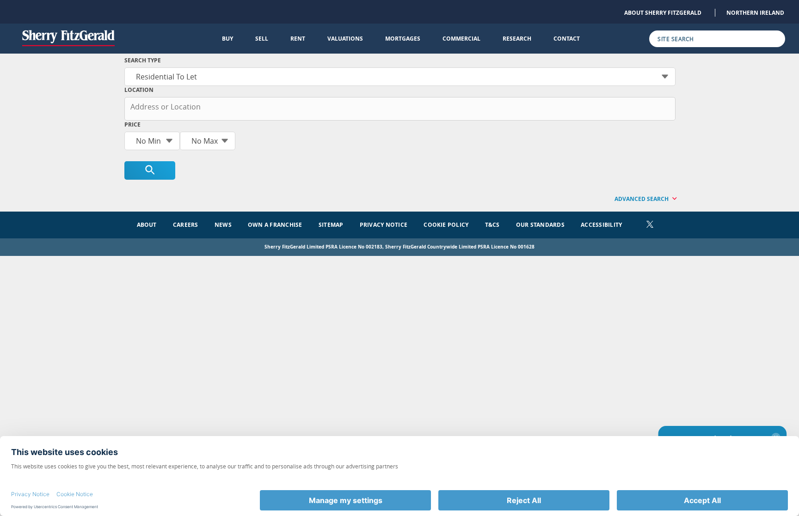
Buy (227, 38)
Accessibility (601, 225)
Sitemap (331, 225)
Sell (261, 38)
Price (132, 124)
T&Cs (492, 225)
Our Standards (540, 225)
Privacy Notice (383, 225)
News (223, 225)
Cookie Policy (446, 225)
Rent (297, 38)
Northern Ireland (755, 13)
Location (139, 90)
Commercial (461, 38)
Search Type (142, 60)
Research (517, 38)
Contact (566, 38)
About (147, 225)
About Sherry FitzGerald (662, 13)
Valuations (345, 38)
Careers (185, 225)
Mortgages (402, 38)
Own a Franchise (275, 225)
